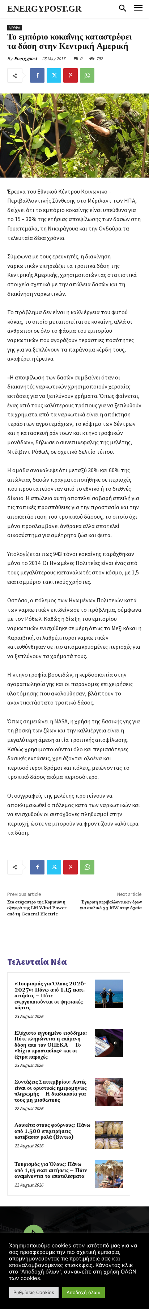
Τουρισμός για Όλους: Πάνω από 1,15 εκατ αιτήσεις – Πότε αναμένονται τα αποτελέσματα (50, 1170)
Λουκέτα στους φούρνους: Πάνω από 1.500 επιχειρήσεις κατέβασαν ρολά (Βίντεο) (52, 1131)
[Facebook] (37, 75)
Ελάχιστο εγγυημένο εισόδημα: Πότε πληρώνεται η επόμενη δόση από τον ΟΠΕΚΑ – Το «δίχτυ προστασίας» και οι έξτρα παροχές (50, 1045)
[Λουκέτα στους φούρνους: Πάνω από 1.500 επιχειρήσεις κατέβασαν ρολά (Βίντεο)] (109, 1135)
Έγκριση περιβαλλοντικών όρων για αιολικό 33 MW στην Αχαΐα (111, 905)
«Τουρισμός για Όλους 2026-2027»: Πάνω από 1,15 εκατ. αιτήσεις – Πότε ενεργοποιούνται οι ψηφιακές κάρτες (50, 995)
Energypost (25, 58)
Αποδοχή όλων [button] (84, 1292)
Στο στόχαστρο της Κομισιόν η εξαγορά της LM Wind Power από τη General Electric (37, 908)
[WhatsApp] (87, 75)
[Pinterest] (70, 75)
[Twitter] (54, 75)
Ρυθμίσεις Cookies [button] (33, 1292)
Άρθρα (14, 27)
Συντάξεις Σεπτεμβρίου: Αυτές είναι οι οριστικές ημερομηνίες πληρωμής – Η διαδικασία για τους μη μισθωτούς (50, 1091)
